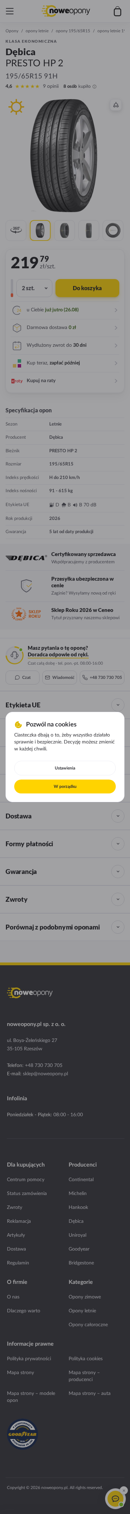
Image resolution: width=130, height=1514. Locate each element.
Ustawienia (65, 768)
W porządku (65, 786)
